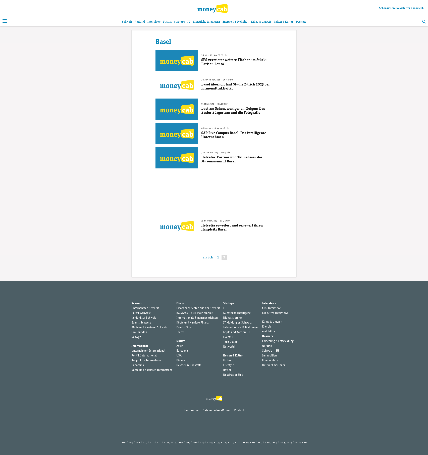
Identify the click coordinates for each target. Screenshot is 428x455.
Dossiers (301, 21)
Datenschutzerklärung (216, 410)
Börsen (180, 360)
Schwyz (136, 337)
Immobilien (269, 355)
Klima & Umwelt (261, 21)
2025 (130, 442)
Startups (179, 21)
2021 (159, 442)
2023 (144, 442)
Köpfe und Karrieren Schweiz (149, 327)
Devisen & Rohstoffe (188, 365)
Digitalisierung (232, 318)
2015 (201, 442)
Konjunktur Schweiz (143, 318)
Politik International (144, 355)
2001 (304, 442)
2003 (289, 442)
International (139, 346)
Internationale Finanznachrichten (197, 318)
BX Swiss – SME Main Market (194, 313)
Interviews (153, 21)
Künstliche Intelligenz (206, 21)
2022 (151, 442)
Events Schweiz (141, 322)
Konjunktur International (146, 360)
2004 (282, 442)
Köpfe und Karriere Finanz (192, 322)
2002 (297, 442)
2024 (137, 442)
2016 (194, 442)
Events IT (229, 337)
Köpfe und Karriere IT (236, 332)
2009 (245, 442)
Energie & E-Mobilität (235, 21)
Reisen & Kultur (283, 21)
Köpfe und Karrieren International (152, 370)
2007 (259, 442)
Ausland (140, 21)
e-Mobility (268, 331)
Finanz (167, 21)
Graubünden (139, 332)
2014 (209, 442)
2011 (230, 442)
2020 (166, 442)
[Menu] (5, 21)
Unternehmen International (148, 350)
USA (179, 355)
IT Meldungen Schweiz (237, 322)
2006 (267, 442)
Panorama (137, 365)
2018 (180, 442)
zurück (208, 257)
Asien (179, 346)
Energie (267, 326)
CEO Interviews (272, 308)
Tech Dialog (230, 342)
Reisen (227, 370)
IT (188, 21)
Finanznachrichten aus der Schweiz (198, 308)
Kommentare (270, 360)
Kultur (227, 360)
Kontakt (239, 410)
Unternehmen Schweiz (145, 308)
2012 (223, 442)
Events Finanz (185, 327)
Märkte (180, 341)
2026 (123, 442)
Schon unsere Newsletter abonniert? (401, 8)
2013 (216, 442)
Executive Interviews (275, 313)
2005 (274, 442)
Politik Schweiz (141, 313)
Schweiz (127, 21)
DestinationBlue (233, 375)
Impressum (191, 410)
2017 (187, 442)
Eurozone (182, 350)
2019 (173, 442)
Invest (180, 332)
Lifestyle (228, 365)
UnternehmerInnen (274, 365)
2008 (252, 442)
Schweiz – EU (270, 350)
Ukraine (267, 346)
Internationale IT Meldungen (241, 327)
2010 (237, 442)
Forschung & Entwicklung (278, 341)
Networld (229, 346)
